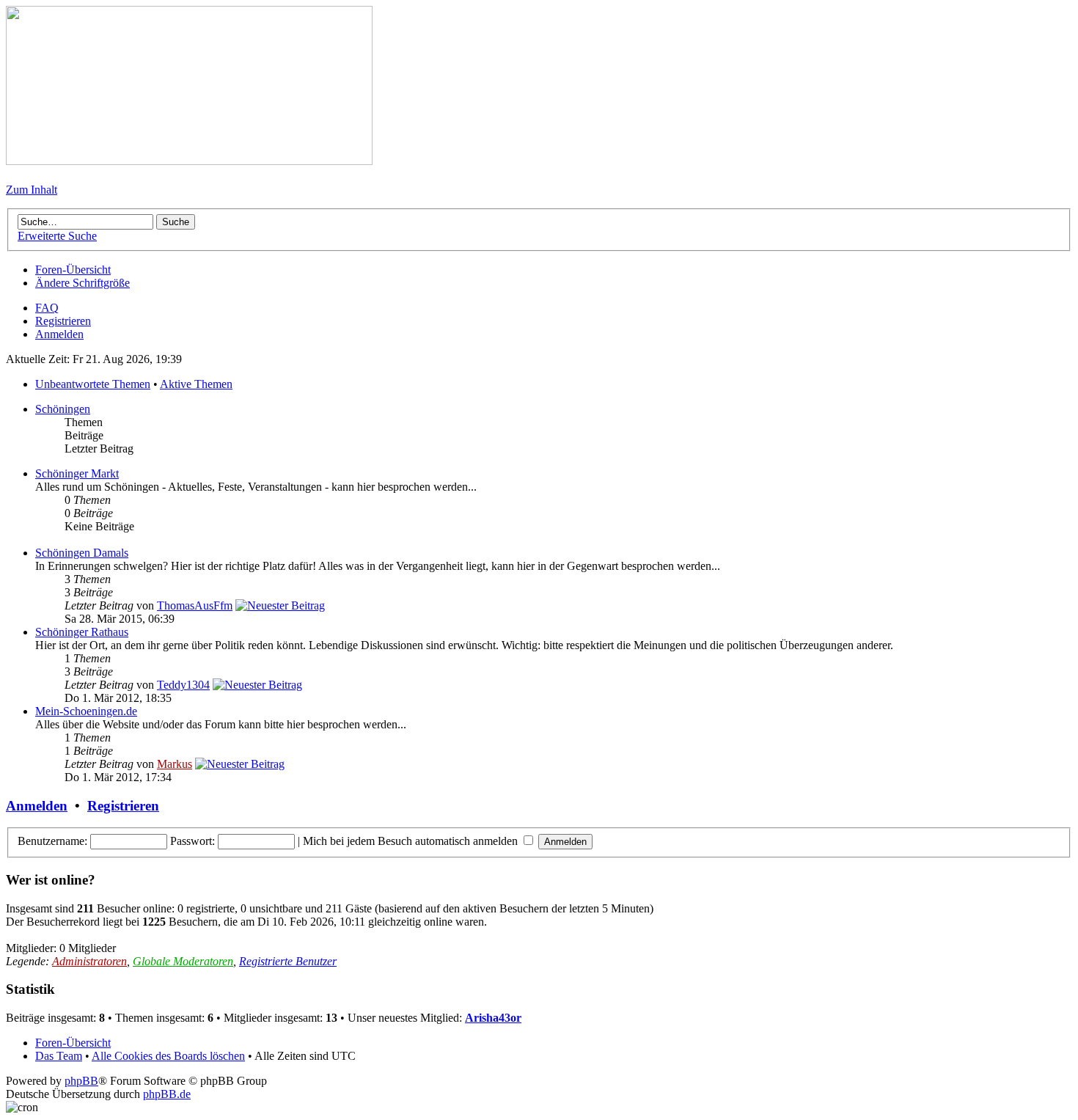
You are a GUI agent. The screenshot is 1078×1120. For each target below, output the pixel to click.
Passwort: (192, 841)
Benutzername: (52, 841)
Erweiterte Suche (57, 236)
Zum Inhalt (31, 189)
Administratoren (89, 961)
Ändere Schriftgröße (82, 283)
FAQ (47, 307)
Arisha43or (493, 1017)
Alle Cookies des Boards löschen (168, 1056)
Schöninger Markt (77, 473)
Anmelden (59, 334)
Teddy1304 (183, 684)
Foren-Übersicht (73, 269)
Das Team (58, 1056)
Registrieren (63, 321)
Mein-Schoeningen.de (86, 711)
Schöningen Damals (81, 552)
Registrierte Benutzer (288, 961)
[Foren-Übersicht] (189, 161)
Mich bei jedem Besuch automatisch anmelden (412, 841)
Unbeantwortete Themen (92, 384)
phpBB (81, 1081)
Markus (174, 764)
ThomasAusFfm (194, 605)
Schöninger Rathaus (81, 632)
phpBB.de (167, 1094)
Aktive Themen (196, 384)
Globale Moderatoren (183, 961)
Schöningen (62, 409)
